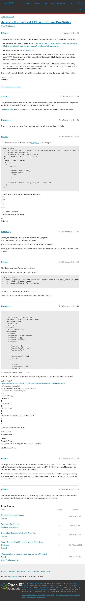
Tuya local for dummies (10, 524)
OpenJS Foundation (35, 583)
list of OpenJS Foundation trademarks (37, 589)
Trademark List (56, 587)
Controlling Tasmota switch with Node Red (18, 533)
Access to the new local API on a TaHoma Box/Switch (36, 22)
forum (71, 3)
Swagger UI (29, 50)
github (80, 9)
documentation (58, 3)
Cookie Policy (41, 597)
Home (3, 571)
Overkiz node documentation (11, 87)
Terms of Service (33, 571)
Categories (11, 571)
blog (45, 3)
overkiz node (8, 109)
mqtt (17, 560)
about (37, 3)
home (28, 3)
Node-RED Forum (7, 17)
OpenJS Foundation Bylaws (64, 595)
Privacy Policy (46, 571)
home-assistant (13, 527)
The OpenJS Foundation (29, 595)
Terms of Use (41, 595)
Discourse (13, 576)
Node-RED (8, 3)
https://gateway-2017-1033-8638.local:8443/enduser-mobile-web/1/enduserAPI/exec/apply (33, 383)
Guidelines (21, 571)
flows (80, 3)
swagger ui (35, 143)
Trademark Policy (44, 587)
